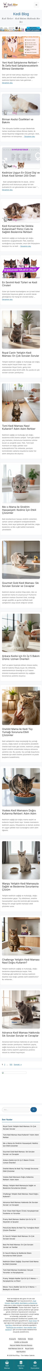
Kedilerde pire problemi (14, 1327)
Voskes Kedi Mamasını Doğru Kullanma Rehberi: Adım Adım (19, 812)
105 (11, 1065)
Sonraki (18, 1065)
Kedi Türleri (33, 1321)
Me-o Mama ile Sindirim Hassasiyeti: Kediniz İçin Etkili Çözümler (19, 509)
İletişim (30, 1339)
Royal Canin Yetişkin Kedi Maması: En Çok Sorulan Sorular (20, 354)
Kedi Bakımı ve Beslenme (28, 1303)
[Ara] (33, 1109)
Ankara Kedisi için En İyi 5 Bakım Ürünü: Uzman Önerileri (21, 657)
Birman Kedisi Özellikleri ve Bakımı (17, 121)
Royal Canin (29, 1348)
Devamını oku (7, 83)
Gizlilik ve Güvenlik (21, 1342)
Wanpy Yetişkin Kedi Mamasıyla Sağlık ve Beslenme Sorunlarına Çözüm (20, 886)
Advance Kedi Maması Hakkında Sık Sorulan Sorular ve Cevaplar (20, 1034)
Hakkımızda (22, 1339)
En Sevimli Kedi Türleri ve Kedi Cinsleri (19, 284)
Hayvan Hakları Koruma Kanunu (21, 1345)
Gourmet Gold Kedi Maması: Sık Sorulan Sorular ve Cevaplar (20, 584)
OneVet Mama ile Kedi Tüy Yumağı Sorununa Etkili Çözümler (17, 731)
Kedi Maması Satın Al (15, 1348)
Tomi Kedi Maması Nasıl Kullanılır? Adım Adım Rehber (18, 427)
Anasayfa (12, 1339)
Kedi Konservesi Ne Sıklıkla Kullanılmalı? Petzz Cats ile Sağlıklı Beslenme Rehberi (17, 228)
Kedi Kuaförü (21, 1352)
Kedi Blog (8, 1325)
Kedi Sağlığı (15, 1303)
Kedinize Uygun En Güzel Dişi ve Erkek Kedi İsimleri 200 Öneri (21, 174)
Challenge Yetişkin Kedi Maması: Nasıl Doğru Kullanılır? (21, 961)
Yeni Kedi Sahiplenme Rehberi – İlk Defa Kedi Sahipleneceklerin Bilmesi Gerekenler (20, 65)
